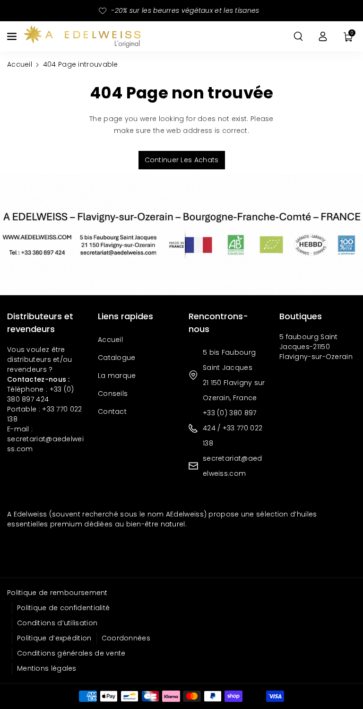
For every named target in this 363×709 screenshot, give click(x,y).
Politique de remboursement (57, 592)
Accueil (19, 64)
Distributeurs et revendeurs (40, 322)
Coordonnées (126, 638)
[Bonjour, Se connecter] (322, 36)
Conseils (113, 393)
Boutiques (300, 316)
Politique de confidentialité (63, 608)
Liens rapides (125, 316)
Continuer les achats (182, 160)
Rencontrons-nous (218, 322)
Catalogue (117, 357)
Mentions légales (47, 668)
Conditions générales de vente (71, 653)
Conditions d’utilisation (57, 623)
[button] (12, 36)
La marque (117, 375)
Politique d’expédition (54, 638)
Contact (112, 411)
